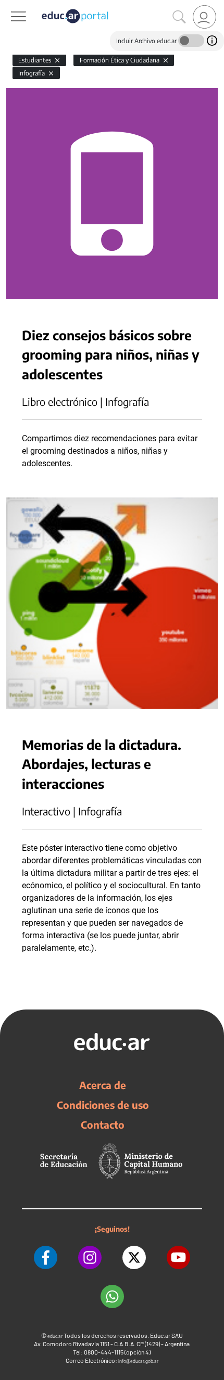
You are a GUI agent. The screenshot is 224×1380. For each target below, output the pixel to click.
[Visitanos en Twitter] (134, 1257)
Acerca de (102, 1085)
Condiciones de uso (103, 1104)
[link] (204, 17)
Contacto (103, 1124)
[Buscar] (179, 17)
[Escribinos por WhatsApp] (112, 1296)
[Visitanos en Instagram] (89, 1257)
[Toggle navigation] (9, 5)
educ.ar (55, 1336)
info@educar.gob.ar (138, 1361)
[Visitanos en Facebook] (45, 1257)
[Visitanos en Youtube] (178, 1257)
